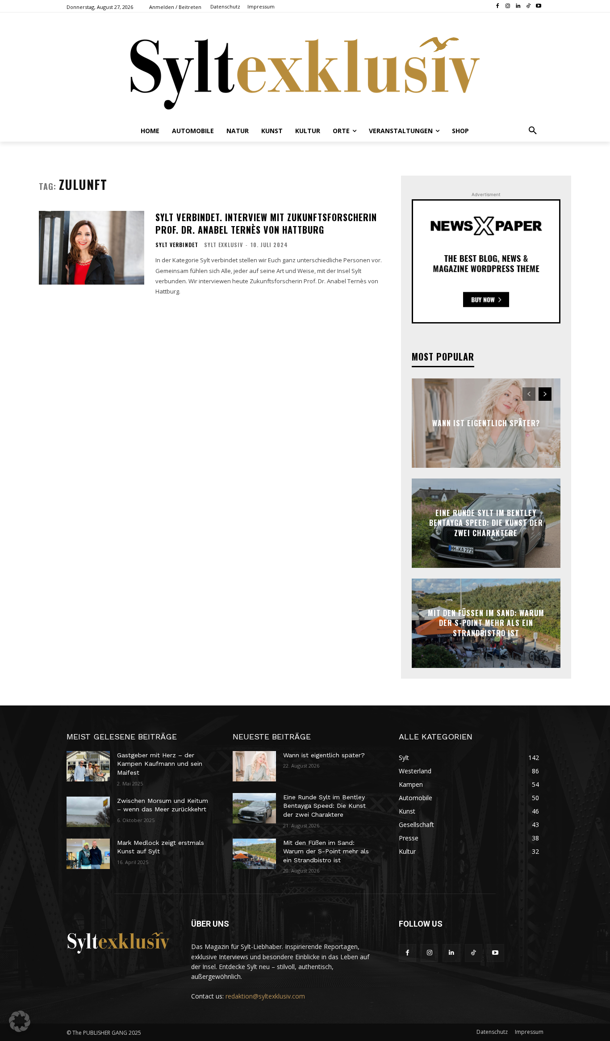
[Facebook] (498, 6)
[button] (532, 131)
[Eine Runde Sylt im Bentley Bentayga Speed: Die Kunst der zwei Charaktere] (254, 808)
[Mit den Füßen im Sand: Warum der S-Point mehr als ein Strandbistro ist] (254, 854)
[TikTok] (528, 6)
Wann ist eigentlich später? (486, 423)
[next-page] (545, 394)
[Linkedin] (518, 6)
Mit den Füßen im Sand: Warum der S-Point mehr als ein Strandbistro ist (486, 623)
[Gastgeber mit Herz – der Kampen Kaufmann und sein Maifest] (88, 766)
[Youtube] (538, 6)
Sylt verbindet (176, 245)
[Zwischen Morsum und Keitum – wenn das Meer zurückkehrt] (88, 812)
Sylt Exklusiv (223, 244)
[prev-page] (528, 394)
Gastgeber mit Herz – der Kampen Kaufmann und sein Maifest (159, 763)
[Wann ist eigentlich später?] (254, 766)
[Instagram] (508, 6)
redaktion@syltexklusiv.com (265, 996)
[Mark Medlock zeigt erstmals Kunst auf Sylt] (88, 854)
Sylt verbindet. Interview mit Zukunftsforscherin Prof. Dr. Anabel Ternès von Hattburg (266, 223)
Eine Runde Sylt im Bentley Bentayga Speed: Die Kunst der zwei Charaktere (486, 523)
